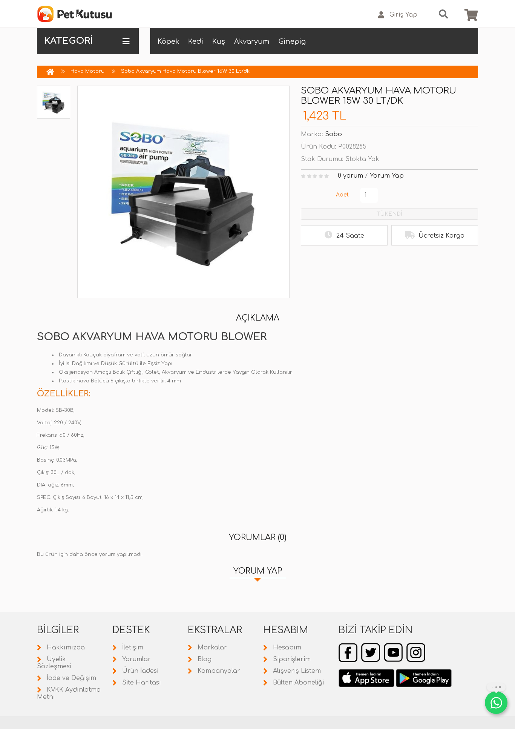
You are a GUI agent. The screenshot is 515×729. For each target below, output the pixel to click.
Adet (342, 195)
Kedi (195, 41)
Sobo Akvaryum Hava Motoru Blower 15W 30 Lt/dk (185, 71)
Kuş (218, 41)
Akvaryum (252, 41)
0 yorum (350, 175)
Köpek (168, 41)
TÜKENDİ (389, 214)
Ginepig (292, 41)
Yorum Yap (387, 175)
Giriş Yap (403, 14)
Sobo (333, 134)
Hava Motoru (87, 71)
